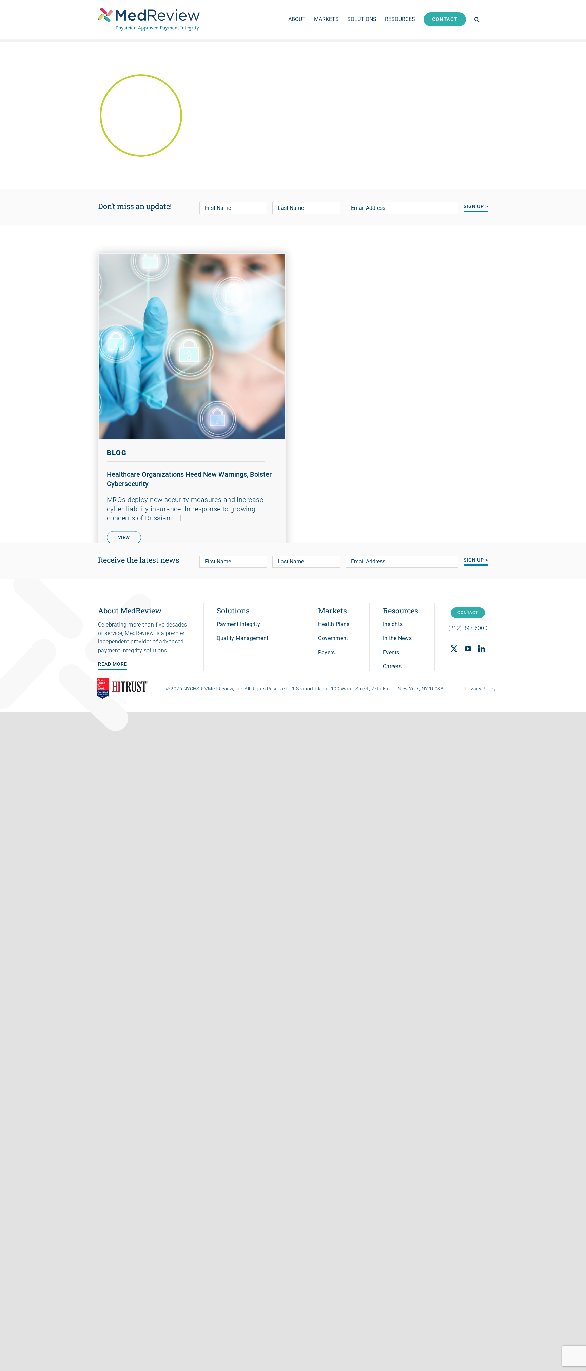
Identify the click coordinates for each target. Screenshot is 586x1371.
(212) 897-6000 (467, 628)
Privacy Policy (480, 688)
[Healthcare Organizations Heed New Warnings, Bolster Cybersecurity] (192, 346)
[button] (477, 19)
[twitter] (454, 648)
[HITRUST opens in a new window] (130, 688)
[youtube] (468, 648)
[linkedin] (481, 648)
